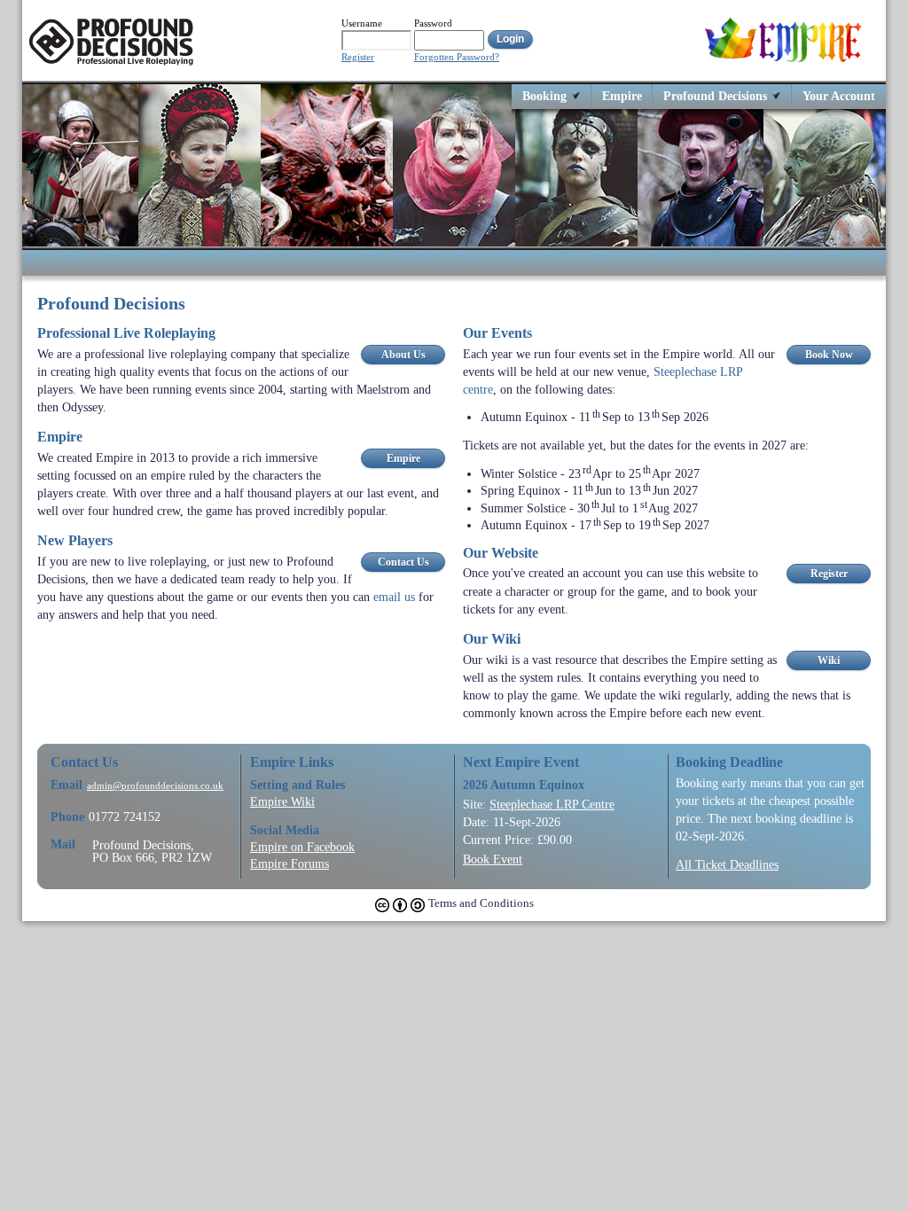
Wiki (829, 660)
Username (361, 23)
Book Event (492, 859)
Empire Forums (289, 863)
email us (394, 597)
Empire (622, 95)
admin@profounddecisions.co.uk (155, 786)
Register (357, 57)
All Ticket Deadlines (727, 864)
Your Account (838, 95)
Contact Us (403, 562)
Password (433, 23)
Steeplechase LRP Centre (551, 804)
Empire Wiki (282, 801)
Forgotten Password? (456, 57)
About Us (403, 354)
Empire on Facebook (302, 846)
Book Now (829, 354)
